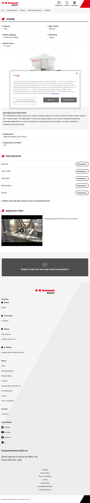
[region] (45, 89)
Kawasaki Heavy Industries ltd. (11, 386)
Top (2, 10)
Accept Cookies (68, 100)
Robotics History (6, 376)
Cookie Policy (55, 93)
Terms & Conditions (7, 401)
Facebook (6, 438)
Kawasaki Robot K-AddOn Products (12, 352)
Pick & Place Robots (34, 10)
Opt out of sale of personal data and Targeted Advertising (25, 100)
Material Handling (10, 137)
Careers (4, 396)
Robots (22, 10)
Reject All (51, 100)
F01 (5, 145)
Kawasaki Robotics (7, 371)
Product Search (12, 10)
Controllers (4, 321)
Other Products (6, 334)
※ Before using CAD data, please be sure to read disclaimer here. (25, 201)
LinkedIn (5, 428)
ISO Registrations (7, 391)
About (3, 366)
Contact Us (4, 414)
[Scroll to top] (85, 499)
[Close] (76, 73)
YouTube (5, 433)
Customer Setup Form (8, 339)
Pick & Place (22, 137)
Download (83, 164)
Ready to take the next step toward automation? (45, 269)
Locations (4, 381)
